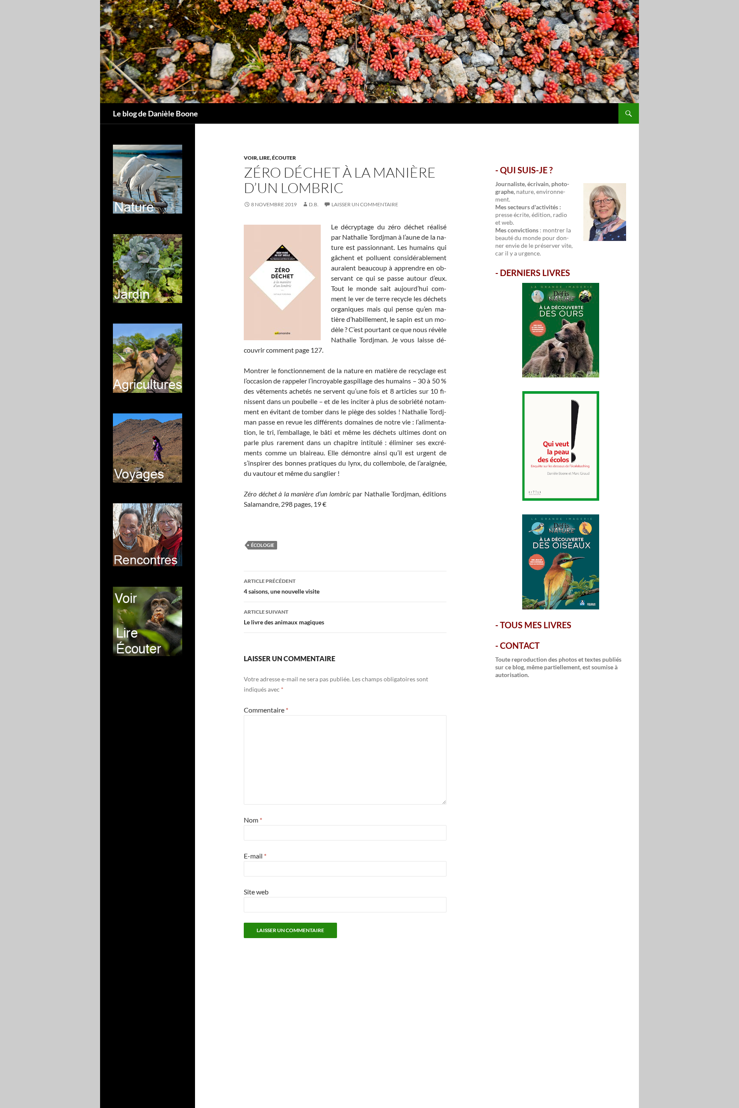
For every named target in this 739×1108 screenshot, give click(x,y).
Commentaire (266, 710)
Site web (256, 892)
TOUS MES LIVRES (535, 625)
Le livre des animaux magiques (284, 617)
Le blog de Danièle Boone (155, 113)
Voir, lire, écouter (270, 157)
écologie (262, 545)
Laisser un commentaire (364, 204)
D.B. (314, 204)
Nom (253, 820)
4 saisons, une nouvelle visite (281, 586)
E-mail (255, 856)
